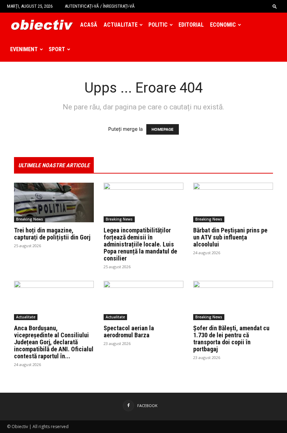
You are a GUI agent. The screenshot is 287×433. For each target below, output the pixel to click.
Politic (158, 24)
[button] (275, 6)
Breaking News (29, 219)
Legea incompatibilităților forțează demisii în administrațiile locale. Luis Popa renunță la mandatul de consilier (140, 244)
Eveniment (24, 49)
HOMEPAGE (163, 129)
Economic (223, 24)
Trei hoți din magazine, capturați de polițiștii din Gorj (52, 233)
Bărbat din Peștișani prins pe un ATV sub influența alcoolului (230, 237)
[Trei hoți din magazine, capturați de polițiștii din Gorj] (54, 202)
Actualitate (121, 24)
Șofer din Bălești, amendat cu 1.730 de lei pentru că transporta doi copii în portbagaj (231, 338)
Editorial (191, 24)
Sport (57, 49)
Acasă (88, 24)
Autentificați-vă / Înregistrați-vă (100, 6)
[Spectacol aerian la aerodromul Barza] (143, 300)
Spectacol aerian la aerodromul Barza (129, 331)
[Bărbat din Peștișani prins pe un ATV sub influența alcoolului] (233, 202)
